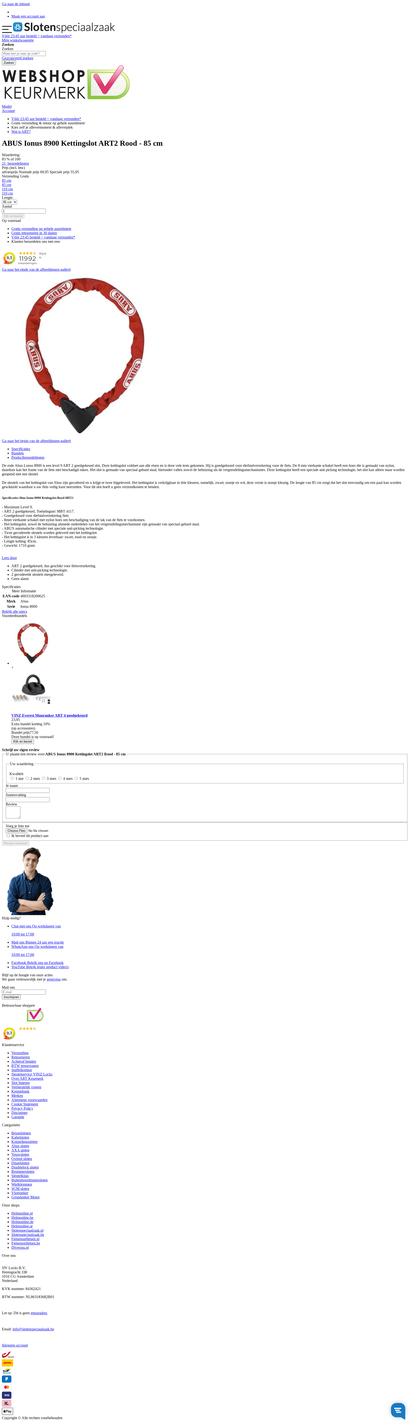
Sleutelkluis (20, 1176)
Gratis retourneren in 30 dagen (34, 233)
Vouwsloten (20, 1154)
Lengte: (7, 198)
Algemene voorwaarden (29, 1100)
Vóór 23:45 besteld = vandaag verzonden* (43, 237)
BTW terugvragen (25, 1066)
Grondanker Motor (25, 1197)
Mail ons (37, 942)
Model (7, 106)
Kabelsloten (20, 1137)
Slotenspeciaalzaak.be (27, 1235)
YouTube (40, 967)
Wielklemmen (21, 1184)
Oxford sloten (21, 1159)
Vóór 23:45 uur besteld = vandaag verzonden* (46, 119)
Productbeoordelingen (27, 457)
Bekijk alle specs (14, 611)
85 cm (6, 180)
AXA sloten (20, 1150)
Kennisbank (20, 1091)
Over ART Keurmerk (27, 1078)
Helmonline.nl (22, 1213)
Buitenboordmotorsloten (29, 1180)
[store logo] (64, 32)
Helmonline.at (22, 1226)
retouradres (39, 1313)
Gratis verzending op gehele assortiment (41, 229)
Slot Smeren (20, 1083)
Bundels (17, 453)
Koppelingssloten (24, 1142)
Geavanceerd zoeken (17, 58)
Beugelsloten (21, 1133)
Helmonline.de (22, 1222)
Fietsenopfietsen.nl (25, 1239)
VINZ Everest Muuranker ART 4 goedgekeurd (49, 715)
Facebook (37, 963)
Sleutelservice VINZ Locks (31, 1074)
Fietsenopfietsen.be (25, 1243)
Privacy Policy (22, 1108)
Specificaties (20, 449)
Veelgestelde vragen (26, 1087)
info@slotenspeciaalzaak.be (33, 1329)
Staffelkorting (21, 1070)
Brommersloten (22, 1171)
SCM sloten (20, 1189)
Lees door (9, 558)
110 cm (7, 189)
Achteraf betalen (23, 1061)
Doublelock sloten (25, 1167)
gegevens (54, 979)
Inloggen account (15, 1345)
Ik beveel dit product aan (29, 836)
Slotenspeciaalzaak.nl (27, 1230)
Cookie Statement (24, 1104)
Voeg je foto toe (17, 826)
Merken (17, 1096)
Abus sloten (20, 1146)
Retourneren (20, 1057)
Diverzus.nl (20, 1247)
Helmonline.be (22, 1218)
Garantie (17, 1117)
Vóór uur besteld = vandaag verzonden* (37, 36)
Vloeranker (19, 1193)
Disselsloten (20, 1163)
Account (8, 111)
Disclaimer (19, 1113)
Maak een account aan (28, 16)
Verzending (19, 1053)
